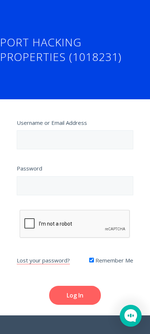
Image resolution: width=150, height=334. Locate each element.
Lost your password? (43, 260)
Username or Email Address (52, 122)
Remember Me (113, 260)
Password (29, 168)
